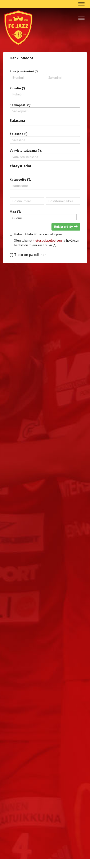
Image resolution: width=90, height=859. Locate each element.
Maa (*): (15, 211)
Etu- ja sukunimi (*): (24, 71)
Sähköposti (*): (20, 105)
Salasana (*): (19, 134)
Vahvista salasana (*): (26, 150)
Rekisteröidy (63, 226)
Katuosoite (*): (20, 179)
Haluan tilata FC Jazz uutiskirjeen (38, 234)
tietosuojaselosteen (47, 240)
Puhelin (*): (18, 88)
